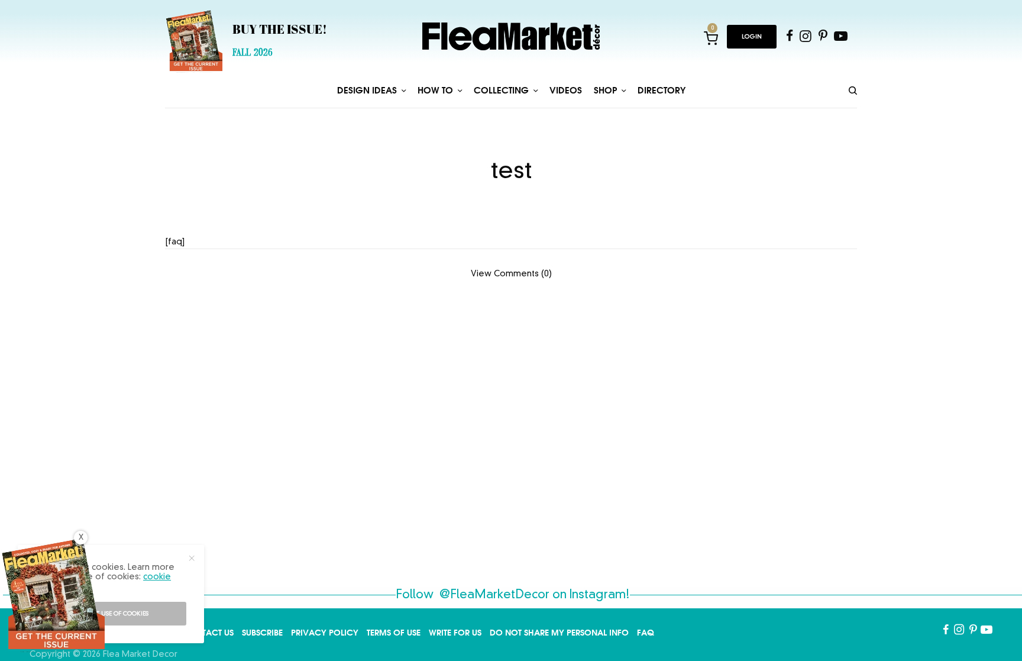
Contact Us (208, 632)
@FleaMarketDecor (494, 595)
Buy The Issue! (279, 31)
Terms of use (394, 632)
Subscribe (262, 632)
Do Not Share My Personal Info (559, 632)
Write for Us (455, 632)
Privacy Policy (324, 632)
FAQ (645, 632)
